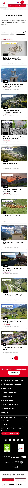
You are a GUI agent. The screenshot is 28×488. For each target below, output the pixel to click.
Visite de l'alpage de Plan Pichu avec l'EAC (13, 322)
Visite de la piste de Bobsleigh (12, 295)
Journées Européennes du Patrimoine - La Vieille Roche (12, 111)
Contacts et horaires (11, 433)
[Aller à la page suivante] (16, 358)
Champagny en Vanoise (10, 43)
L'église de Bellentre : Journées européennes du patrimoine (13, 85)
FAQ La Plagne (7, 396)
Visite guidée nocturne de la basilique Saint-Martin (12, 190)
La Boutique (7, 388)
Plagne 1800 (7, 280)
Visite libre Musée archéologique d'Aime (13, 243)
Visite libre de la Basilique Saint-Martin (13, 348)
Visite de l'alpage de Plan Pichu (13, 216)
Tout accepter (8, 480)
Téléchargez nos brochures (12, 384)
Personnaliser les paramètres (14, 484)
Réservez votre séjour (16, 6)
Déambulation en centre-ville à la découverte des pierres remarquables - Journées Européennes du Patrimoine (13, 137)
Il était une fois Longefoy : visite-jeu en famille (13, 269)
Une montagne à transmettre (13, 380)
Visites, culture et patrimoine (11, 9)
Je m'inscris (14, 372)
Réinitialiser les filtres (6, 39)
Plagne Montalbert (9, 253)
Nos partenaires (8, 408)
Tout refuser (20, 480)
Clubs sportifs (8, 400)
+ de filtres (21, 32)
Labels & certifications (10, 404)
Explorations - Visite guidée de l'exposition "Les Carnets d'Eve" (13, 59)
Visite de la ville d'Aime (10, 163)
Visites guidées (23, 9)
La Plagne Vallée (8, 96)
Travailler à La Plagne (10, 392)
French (18, 2)
